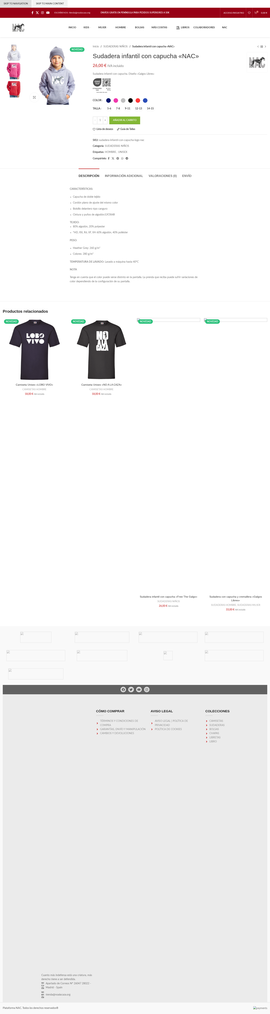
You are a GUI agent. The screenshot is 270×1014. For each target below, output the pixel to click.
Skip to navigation (16, 4)
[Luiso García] (102, 655)
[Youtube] (139, 689)
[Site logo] (18, 27)
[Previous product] (258, 46)
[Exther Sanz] (36, 674)
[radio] (108, 100)
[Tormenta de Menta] (36, 637)
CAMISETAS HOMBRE (34, 389)
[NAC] (234, 637)
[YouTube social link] (48, 13)
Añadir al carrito (124, 120)
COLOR (97, 100)
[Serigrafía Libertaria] (102, 637)
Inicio (96, 46)
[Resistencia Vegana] (168, 637)
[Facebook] (123, 689)
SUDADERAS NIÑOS (115, 46)
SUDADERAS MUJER (248, 605)
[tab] (89, 174)
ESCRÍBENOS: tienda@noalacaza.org (72, 13)
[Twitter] (131, 689)
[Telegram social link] (127, 158)
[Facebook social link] (32, 13)
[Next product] (265, 46)
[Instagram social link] (42, 13)
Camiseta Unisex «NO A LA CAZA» (101, 384)
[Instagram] (147, 689)
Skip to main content (50, 4)
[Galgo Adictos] (234, 655)
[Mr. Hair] (36, 655)
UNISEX (122, 152)
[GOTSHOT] (168, 655)
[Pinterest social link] (117, 158)
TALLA (96, 108)
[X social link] (37, 13)
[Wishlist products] (249, 13)
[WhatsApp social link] (122, 158)
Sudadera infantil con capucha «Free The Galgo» (168, 596)
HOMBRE (110, 152)
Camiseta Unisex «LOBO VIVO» (34, 384)
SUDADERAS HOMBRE (223, 605)
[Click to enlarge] (34, 97)
